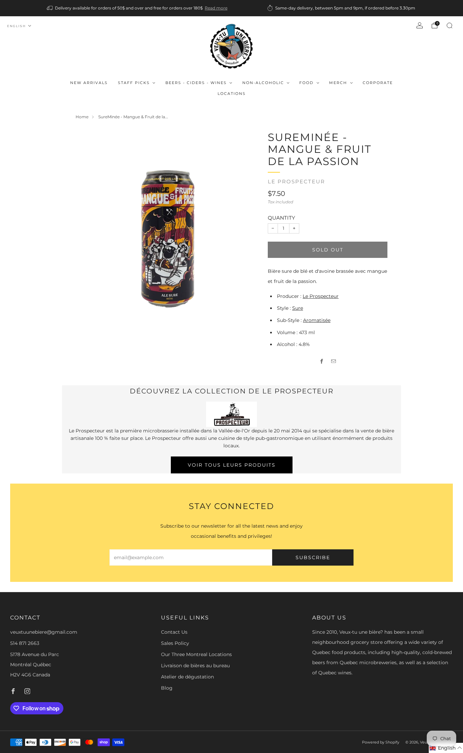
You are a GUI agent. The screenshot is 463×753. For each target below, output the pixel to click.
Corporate (378, 82)
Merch (338, 82)
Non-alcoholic (263, 82)
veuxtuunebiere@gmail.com (43, 632)
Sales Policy (175, 643)
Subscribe (313, 557)
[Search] (449, 25)
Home (82, 116)
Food (306, 82)
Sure (297, 308)
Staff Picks (134, 82)
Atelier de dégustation (187, 677)
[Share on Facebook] (321, 361)
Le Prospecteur (296, 182)
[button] (446, 748)
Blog (167, 688)
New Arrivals (89, 82)
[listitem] (137, 8)
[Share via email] (333, 361)
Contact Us (174, 632)
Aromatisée (316, 320)
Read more (216, 8)
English (16, 26)
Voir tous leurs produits (232, 465)
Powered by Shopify (380, 742)
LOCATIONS (232, 93)
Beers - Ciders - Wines (196, 82)
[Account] (419, 25)
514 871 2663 (24, 643)
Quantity (281, 218)
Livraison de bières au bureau (195, 666)
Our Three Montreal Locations (196, 654)
